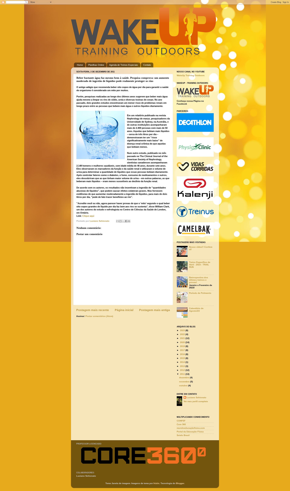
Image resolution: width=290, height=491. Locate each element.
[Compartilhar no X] (123, 221)
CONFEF (181, 421)
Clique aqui (88, 216)
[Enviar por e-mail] (117, 221)
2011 (182, 374)
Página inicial (124, 310)
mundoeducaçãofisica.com (191, 428)
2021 (182, 338)
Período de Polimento (200, 293)
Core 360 (181, 424)
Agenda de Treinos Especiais (123, 65)
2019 (182, 346)
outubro (183, 385)
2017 (182, 350)
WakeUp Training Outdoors (191, 75)
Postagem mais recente (92, 310)
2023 (182, 330)
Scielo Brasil (183, 435)
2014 (182, 362)
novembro (184, 382)
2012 (182, 370)
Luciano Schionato (196, 397)
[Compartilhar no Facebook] (126, 221)
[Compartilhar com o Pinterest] (128, 221)
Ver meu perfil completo (196, 401)
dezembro (184, 377)
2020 (182, 342)
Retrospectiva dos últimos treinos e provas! (198, 280)
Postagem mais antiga (154, 310)
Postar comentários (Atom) (99, 316)
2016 (182, 354)
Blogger (180, 483)
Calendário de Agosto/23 (196, 309)
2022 (182, 334)
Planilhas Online (96, 65)
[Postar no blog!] (120, 221)
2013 (182, 366)
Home (80, 65)
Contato (147, 65)
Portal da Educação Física (190, 432)
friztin (156, 483)
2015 (182, 358)
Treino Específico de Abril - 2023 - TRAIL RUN (199, 264)
